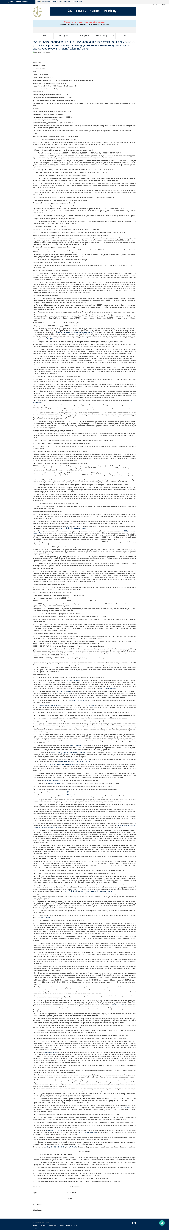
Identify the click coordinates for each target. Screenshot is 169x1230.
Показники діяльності (65, 1225)
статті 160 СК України (54, 783)
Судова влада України (19, 1)
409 (51, 1147)
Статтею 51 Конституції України (50, 705)
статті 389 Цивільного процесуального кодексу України (74, 333)
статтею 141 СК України (51, 780)
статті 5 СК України (87, 705)
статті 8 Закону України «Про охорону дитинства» (68, 752)
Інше (75, 1225)
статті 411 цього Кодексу (107, 688)
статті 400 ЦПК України (63, 691)
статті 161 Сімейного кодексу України (73, 528)
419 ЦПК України (71, 1147)
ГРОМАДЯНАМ (84, 36)
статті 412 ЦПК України (54, 1130)
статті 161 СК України (70, 795)
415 (58, 1147)
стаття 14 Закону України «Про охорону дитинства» (96, 891)
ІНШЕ (126, 36)
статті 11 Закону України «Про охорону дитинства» (74, 761)
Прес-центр (43, 1225)
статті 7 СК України (76, 745)
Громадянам (53, 1225)
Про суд (35, 1225)
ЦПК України (76, 680)
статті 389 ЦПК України (50, 339)
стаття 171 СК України (71, 891)
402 (48, 1147)
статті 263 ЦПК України (76, 700)
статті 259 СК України (44, 917)
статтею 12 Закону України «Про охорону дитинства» (61, 764)
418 (64, 1147)
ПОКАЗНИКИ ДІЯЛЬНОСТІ (105, 36)
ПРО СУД (43, 36)
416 (61, 1147)
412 (54, 1147)
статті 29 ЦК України (67, 792)
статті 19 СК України (51, 1052)
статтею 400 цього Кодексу (87, 1132)
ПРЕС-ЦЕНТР (63, 36)
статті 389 (68, 680)
